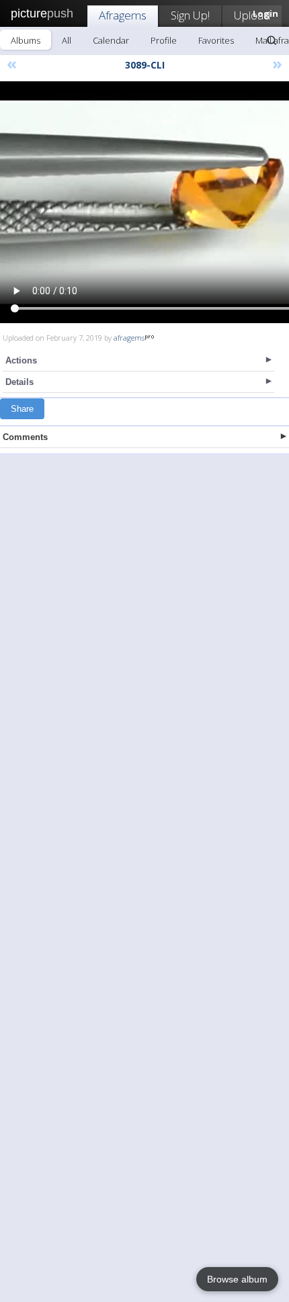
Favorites (216, 40)
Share (22, 409)
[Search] (271, 40)
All (66, 40)
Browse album (237, 1279)
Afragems (123, 15)
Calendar (111, 40)
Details (19, 382)
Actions (21, 360)
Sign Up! (190, 15)
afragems (129, 338)
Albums (25, 40)
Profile (164, 40)
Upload (252, 15)
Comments (25, 437)
